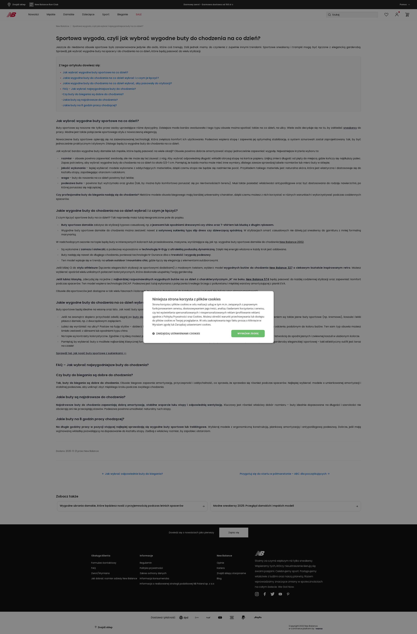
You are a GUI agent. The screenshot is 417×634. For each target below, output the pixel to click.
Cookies (197, 316)
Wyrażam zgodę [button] (248, 333)
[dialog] (208, 317)
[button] (176, 333)
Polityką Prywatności (175, 316)
